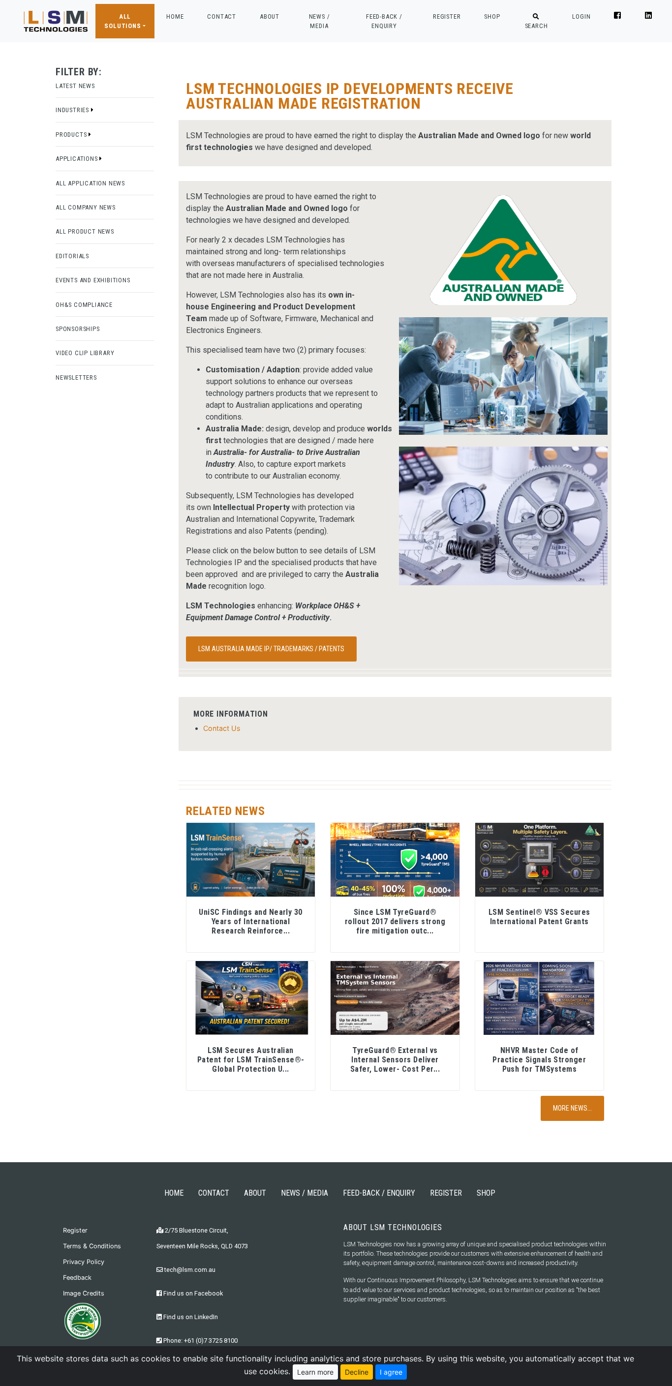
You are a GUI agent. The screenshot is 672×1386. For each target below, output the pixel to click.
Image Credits (83, 1293)
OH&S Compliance (84, 304)
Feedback (77, 1277)
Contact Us (222, 728)
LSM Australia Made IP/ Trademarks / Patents (271, 649)
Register (75, 1230)
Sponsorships (78, 328)
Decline (356, 1372)
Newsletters (76, 377)
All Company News (86, 207)
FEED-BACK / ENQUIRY (384, 21)
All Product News (85, 231)
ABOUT (269, 16)
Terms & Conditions (92, 1246)
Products (72, 134)
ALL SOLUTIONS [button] (122, 21)
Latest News (75, 86)
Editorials (72, 256)
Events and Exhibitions (93, 280)
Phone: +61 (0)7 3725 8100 (200, 1340)
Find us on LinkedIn (190, 1317)
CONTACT (221, 16)
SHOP (492, 16)
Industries (73, 110)
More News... (572, 1108)
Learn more (315, 1372)
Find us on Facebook (192, 1293)
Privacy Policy (83, 1261)
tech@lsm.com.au (189, 1269)
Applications (77, 158)
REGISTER (446, 16)
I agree (391, 1372)
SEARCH (536, 26)
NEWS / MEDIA (319, 21)
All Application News (90, 183)
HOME (174, 16)
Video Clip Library (85, 353)
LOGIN (581, 16)
